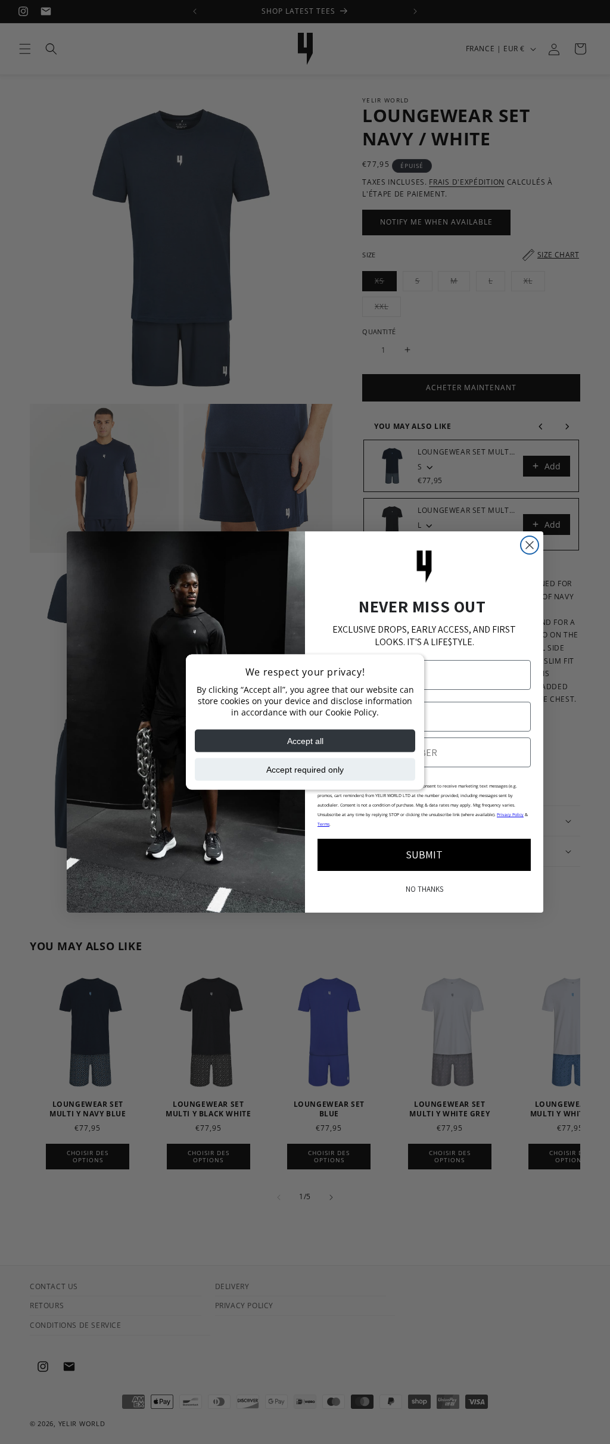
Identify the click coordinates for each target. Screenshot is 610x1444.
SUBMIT (424, 854)
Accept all (305, 740)
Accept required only (305, 769)
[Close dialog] (530, 545)
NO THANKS (424, 889)
